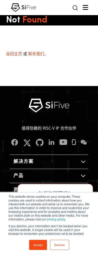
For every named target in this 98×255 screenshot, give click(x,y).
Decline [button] (59, 245)
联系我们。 (38, 53)
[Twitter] (27, 143)
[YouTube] (63, 143)
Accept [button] (38, 245)
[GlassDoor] (74, 143)
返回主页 (14, 53)
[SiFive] (23, 7)
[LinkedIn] (51, 143)
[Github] (40, 143)
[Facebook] (14, 143)
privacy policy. (56, 219)
